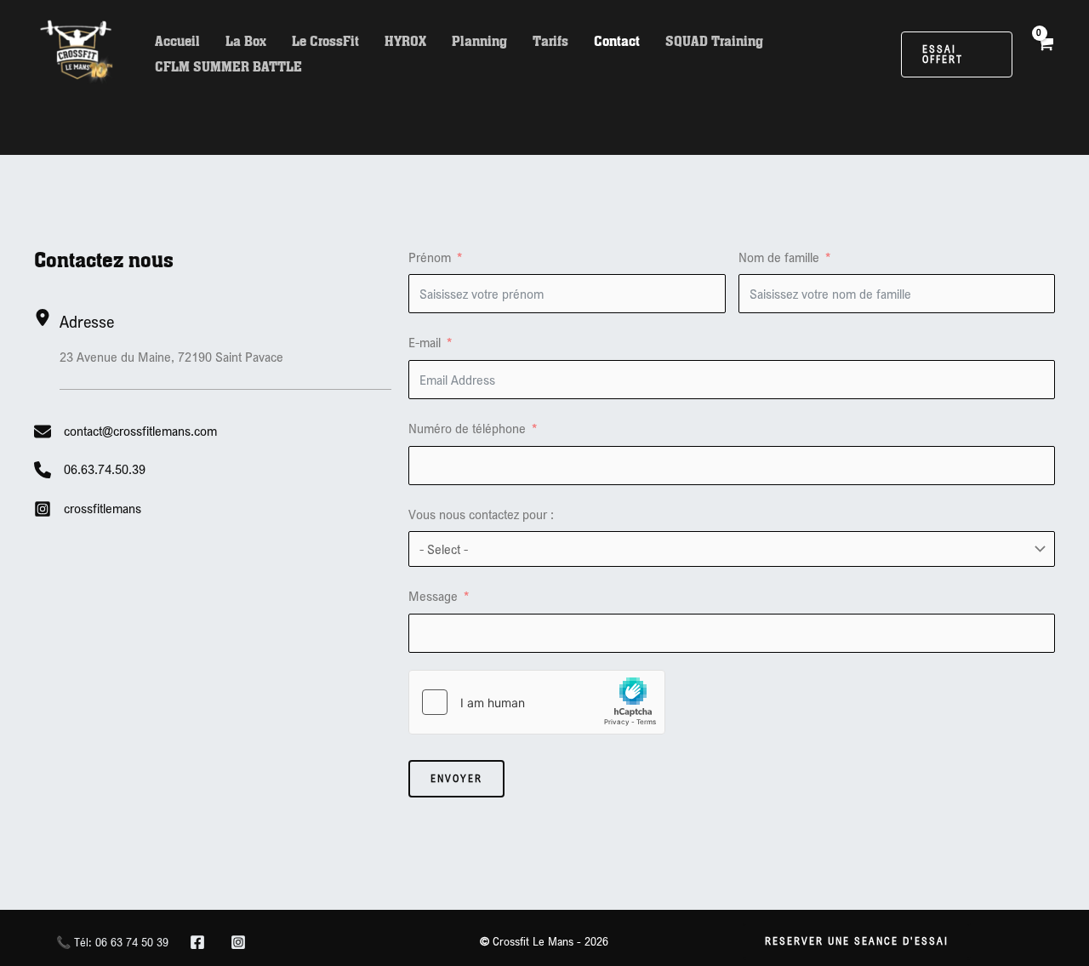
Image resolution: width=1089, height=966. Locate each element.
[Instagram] (238, 942)
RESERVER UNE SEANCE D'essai (857, 941)
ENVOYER (456, 778)
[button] (956, 54)
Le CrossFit (325, 41)
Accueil (177, 41)
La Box (245, 41)
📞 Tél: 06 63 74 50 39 (112, 942)
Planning (479, 41)
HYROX (405, 41)
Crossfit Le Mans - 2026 (544, 941)
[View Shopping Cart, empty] (1044, 54)
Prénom (429, 257)
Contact (617, 41)
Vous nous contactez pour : (481, 514)
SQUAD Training (714, 41)
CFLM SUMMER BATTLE (228, 67)
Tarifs (550, 41)
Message (433, 595)
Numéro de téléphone (467, 428)
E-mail (424, 342)
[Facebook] (197, 942)
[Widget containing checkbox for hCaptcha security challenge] (536, 702)
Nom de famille (778, 257)
